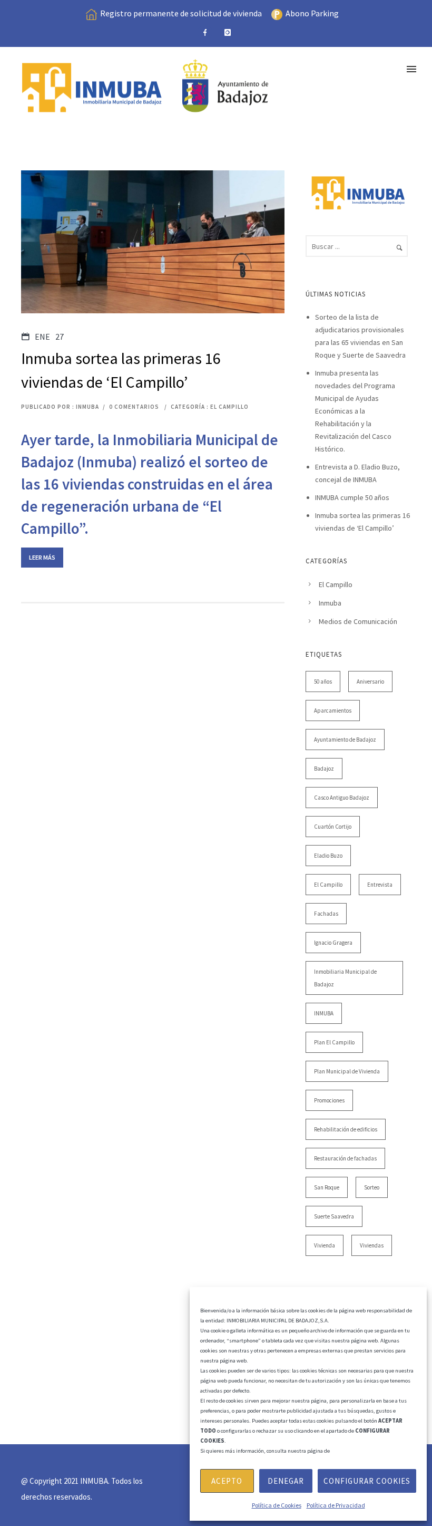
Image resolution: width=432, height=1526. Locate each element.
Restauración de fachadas (345, 1158)
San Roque (326, 1187)
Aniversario (370, 681)
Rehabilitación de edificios (345, 1129)
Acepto (226, 1481)
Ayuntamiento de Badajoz (345, 739)
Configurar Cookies (366, 1481)
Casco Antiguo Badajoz (341, 797)
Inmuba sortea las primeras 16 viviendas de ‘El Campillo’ (121, 370)
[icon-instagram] (227, 32)
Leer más (42, 557)
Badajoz (324, 768)
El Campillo (229, 406)
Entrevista (379, 884)
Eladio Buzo (328, 855)
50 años (323, 681)
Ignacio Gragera (333, 942)
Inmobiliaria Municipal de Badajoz (345, 978)
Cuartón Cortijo (332, 826)
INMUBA (323, 1013)
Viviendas (372, 1245)
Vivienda (324, 1245)
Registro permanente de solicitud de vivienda (181, 13)
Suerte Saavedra (334, 1216)
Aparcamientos (332, 710)
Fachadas (326, 913)
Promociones (329, 1100)
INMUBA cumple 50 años (352, 497)
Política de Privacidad (336, 1505)
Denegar (286, 1481)
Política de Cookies (276, 1505)
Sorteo (371, 1187)
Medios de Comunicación (358, 621)
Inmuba (330, 603)
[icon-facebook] (205, 32)
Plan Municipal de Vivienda (347, 1071)
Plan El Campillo (334, 1042)
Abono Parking (312, 13)
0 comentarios (134, 406)
